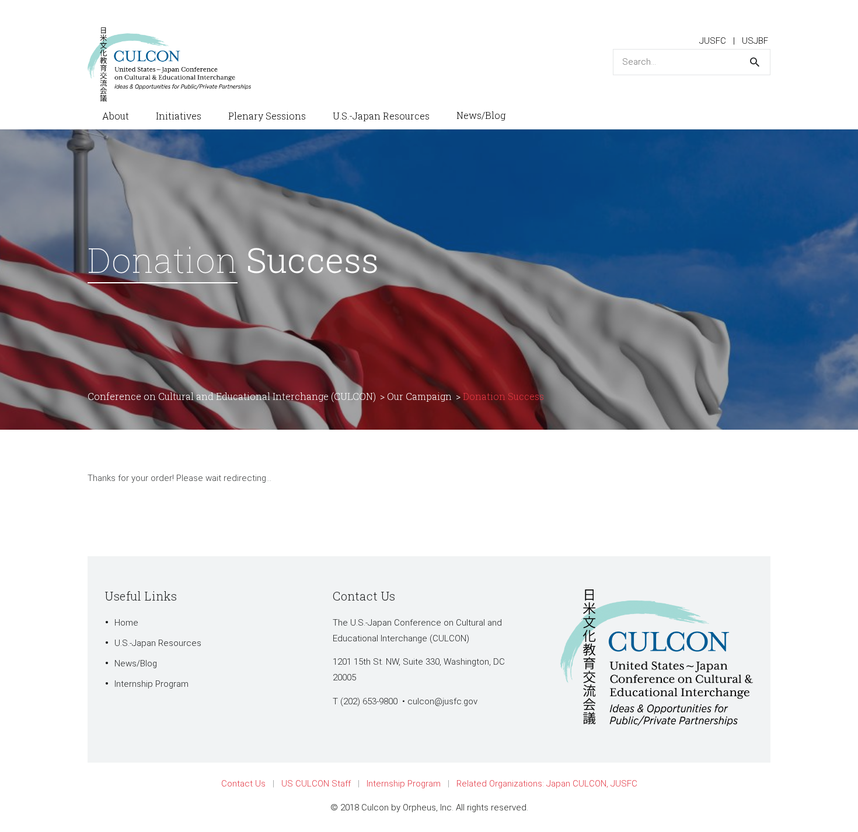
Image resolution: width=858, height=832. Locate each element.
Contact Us (243, 783)
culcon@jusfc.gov (442, 701)
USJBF (755, 41)
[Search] (754, 62)
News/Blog (135, 663)
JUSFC (712, 41)
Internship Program (151, 684)
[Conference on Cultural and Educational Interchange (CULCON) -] (175, 63)
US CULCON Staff (316, 783)
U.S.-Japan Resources (157, 643)
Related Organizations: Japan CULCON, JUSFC (546, 783)
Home (126, 622)
